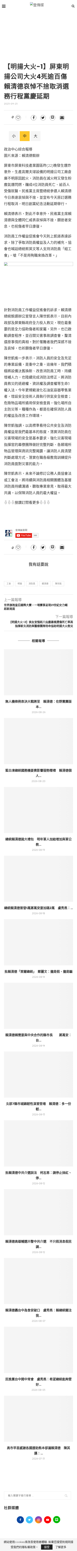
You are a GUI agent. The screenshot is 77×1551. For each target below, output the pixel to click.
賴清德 (45, 583)
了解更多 (60, 1547)
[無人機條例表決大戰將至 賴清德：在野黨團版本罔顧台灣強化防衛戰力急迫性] (38, 672)
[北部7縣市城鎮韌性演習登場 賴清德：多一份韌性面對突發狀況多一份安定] (38, 1075)
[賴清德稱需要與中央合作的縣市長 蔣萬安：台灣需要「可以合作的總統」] (38, 1006)
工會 (9, 583)
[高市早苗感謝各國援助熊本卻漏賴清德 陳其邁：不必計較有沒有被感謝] (38, 1419)
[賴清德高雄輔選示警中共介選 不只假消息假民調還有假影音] (38, 1212)
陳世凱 (58, 583)
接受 (47, 1547)
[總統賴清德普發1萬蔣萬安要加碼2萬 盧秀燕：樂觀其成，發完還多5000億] (38, 879)
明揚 (20, 583)
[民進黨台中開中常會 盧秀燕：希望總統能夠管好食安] (38, 1350)
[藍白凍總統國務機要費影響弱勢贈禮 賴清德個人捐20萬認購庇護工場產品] (38, 741)
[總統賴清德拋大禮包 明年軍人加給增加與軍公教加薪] (38, 810)
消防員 (32, 583)
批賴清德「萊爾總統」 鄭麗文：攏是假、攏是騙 (38, 971)
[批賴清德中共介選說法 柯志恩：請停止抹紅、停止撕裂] (38, 1143)
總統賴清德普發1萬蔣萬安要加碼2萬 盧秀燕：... (38, 908)
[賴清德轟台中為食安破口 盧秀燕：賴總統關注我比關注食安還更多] (38, 1281)
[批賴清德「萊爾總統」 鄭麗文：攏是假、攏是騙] (38, 942)
